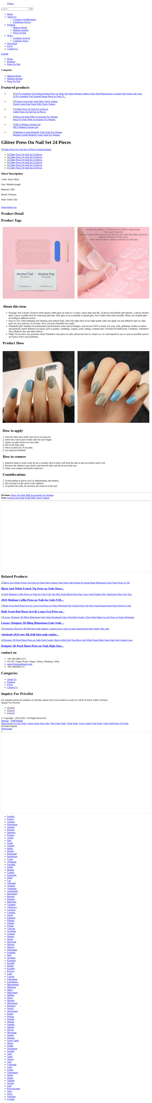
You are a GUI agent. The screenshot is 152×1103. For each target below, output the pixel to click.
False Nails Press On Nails (115, 723)
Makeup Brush (20, 27)
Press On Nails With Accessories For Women (34, 119)
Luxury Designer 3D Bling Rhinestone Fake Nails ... (32, 622)
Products (11, 25)
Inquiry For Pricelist (10, 702)
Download (12, 43)
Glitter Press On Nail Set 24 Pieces (29, 112)
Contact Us (12, 49)
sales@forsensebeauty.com (19, 664)
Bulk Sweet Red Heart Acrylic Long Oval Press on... (32, 611)
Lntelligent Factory (22, 22)
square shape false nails (38, 723)
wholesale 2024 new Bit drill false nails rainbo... (30, 634)
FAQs (10, 46)
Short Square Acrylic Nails (13, 723)
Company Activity (21, 38)
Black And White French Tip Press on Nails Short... (32, 588)
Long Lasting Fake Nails (90, 723)
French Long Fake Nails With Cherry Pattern (34, 104)
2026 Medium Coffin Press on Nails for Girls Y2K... (32, 600)
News (10, 35)
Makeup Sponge (20, 30)
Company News (20, 41)
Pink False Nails (58, 723)
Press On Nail (19, 33)
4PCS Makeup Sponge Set (25, 127)
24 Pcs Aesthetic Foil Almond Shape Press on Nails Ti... (39, 96)
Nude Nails (72, 723)
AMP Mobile (17, 720)
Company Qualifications (24, 19)
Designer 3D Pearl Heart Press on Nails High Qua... (32, 645)
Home (10, 14)
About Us (11, 17)
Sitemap (5, 720)
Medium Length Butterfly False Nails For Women (36, 135)
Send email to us (9, 207)
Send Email (6, 728)
